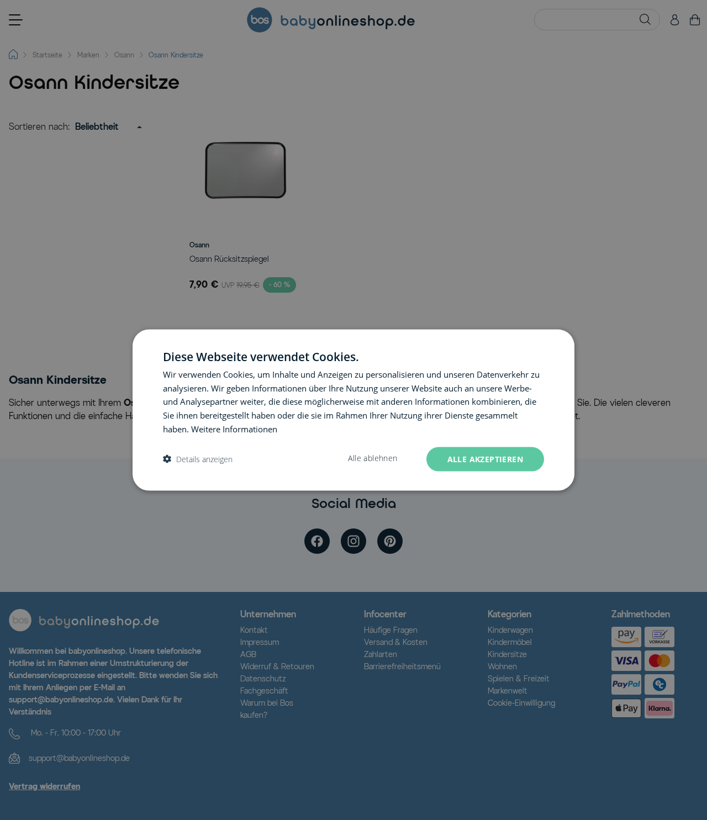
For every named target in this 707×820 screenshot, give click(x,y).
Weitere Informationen (234, 428)
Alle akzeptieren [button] (485, 458)
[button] (198, 459)
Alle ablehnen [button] (372, 458)
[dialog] (353, 410)
